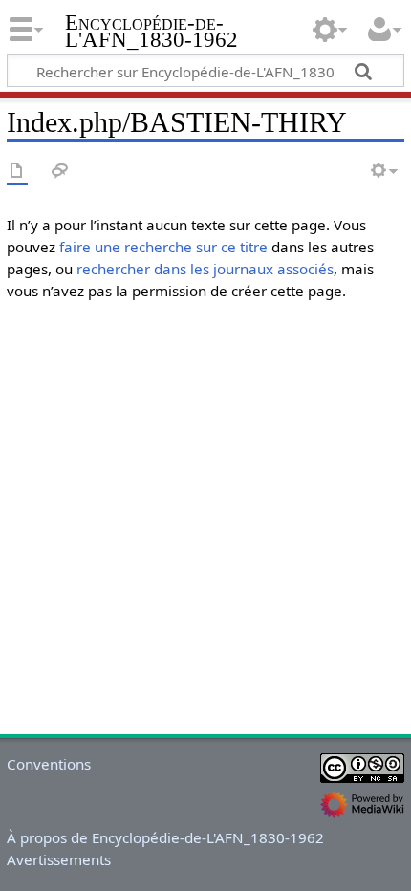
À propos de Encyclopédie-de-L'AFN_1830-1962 (165, 837)
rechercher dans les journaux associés (205, 268)
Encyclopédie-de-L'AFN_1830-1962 (151, 33)
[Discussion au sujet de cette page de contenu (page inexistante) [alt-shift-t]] (60, 172)
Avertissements (59, 859)
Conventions (49, 763)
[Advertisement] (205, 522)
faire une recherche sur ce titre (163, 246)
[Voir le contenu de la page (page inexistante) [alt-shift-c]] (17, 172)
